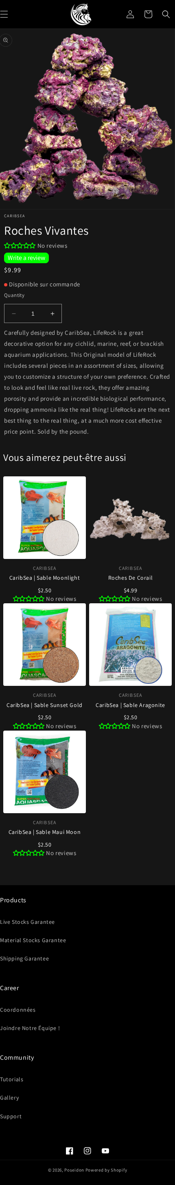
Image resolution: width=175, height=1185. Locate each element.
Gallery (9, 1097)
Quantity (14, 295)
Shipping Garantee (24, 958)
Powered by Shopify (106, 1170)
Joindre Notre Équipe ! (30, 1028)
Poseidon (74, 1170)
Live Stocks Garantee (27, 921)
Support (11, 1116)
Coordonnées (18, 1009)
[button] (166, 14)
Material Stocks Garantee (33, 940)
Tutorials (11, 1079)
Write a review (26, 257)
